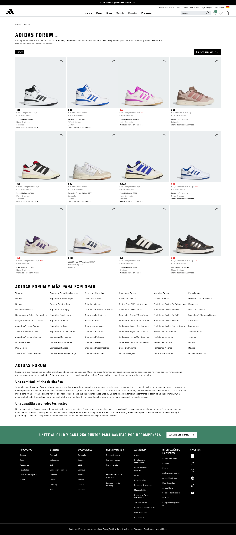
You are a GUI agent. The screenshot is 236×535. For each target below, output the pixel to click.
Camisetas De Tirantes (60, 337)
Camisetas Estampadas (61, 342)
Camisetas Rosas (93, 299)
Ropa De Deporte (196, 310)
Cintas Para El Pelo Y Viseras (133, 304)
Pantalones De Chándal (165, 332)
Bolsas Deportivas (24, 310)
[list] (104, 52)
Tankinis (19, 293)
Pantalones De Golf (163, 342)
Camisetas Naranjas (94, 293)
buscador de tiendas (166, 7)
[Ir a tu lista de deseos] (220, 13)
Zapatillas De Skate (59, 321)
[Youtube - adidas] (203, 493)
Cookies (112, 529)
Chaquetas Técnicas (94, 326)
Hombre (88, 13)
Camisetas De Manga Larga (63, 353)
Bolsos (18, 304)
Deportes (132, 13)
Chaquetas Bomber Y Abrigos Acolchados (99, 310)
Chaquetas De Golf (93, 342)
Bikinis (18, 299)
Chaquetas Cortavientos (130, 310)
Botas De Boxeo (22, 342)
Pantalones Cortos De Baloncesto (169, 304)
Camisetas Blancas (59, 348)
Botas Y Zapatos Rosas (60, 304)
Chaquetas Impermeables (97, 348)
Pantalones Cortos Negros (166, 321)
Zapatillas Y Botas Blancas (28, 337)
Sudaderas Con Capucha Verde (133, 342)
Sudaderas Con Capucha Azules (134, 321)
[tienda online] (9, 11)
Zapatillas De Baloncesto (27, 332)
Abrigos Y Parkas (127, 299)
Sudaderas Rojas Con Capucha (133, 332)
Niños (109, 13)
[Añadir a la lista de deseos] (62, 61)
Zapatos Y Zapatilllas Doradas (64, 293)
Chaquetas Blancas (94, 332)
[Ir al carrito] (227, 13)
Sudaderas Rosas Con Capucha (134, 337)
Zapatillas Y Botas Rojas (61, 299)
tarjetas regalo (206, 7)
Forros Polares (92, 321)
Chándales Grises (93, 304)
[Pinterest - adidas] (203, 478)
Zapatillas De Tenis (59, 326)
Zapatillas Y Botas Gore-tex (28, 353)
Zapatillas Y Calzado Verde (62, 332)
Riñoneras (193, 304)
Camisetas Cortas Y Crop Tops (133, 315)
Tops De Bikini (195, 332)
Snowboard (193, 321)
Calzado (120, 13)
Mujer (99, 13)
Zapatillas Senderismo (60, 315)
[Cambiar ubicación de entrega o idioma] (228, 7)
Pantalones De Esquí (163, 337)
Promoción (146, 13)
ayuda (178, 7)
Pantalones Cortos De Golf (166, 315)
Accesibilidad (161, 529)
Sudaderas (193, 326)
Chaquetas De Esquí (94, 337)
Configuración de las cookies (81, 529)
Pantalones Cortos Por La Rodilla (169, 326)
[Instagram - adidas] (203, 463)
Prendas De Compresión (200, 299)
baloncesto (102, 40)
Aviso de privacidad (125, 529)
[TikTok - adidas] (203, 486)
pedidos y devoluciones (191, 7)
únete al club (219, 7)
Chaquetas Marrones (94, 353)
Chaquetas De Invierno (95, 315)
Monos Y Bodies (161, 299)
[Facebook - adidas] (203, 456)
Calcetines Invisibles (163, 353)
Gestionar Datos (101, 529)
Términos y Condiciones (144, 529)
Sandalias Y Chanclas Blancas (202, 315)
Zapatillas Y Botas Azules (27, 326)
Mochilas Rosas (161, 293)
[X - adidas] (203, 471)
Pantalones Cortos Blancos (166, 310)
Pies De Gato (21, 348)
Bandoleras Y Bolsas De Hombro (31, 315)
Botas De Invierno (127, 348)
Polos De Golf (194, 293)
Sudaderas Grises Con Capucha (134, 326)
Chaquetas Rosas (127, 293)
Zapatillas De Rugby (59, 310)
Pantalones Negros (163, 348)
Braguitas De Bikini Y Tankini (29, 321)
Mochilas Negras (127, 353)
